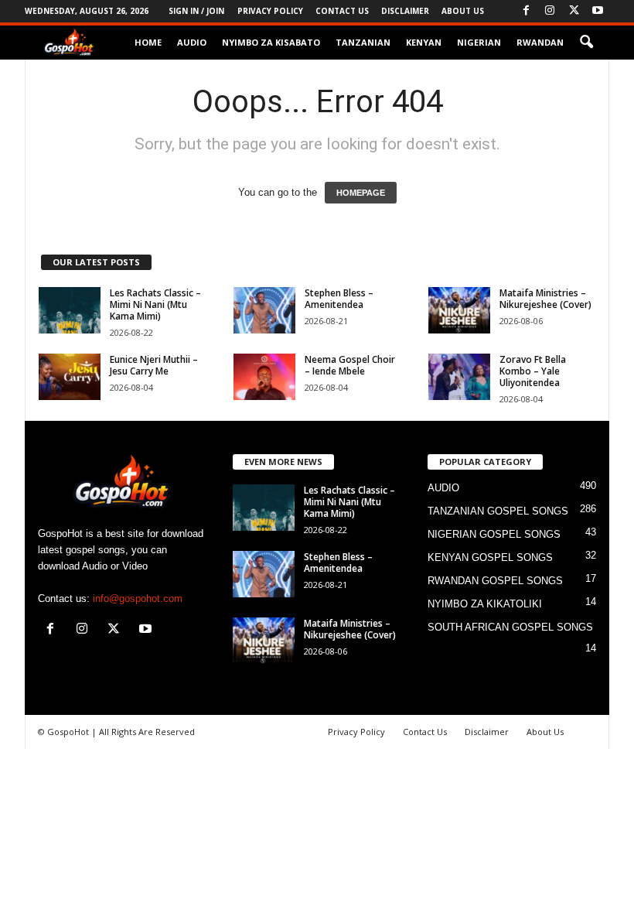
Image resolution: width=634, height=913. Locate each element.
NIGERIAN (479, 42)
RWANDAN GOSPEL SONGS (495, 580)
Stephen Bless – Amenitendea (339, 298)
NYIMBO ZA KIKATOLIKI (485, 604)
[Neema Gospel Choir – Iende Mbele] (264, 377)
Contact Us (342, 10)
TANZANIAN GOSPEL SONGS (498, 511)
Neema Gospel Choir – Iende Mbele (350, 365)
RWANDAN (540, 42)
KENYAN (423, 42)
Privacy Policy (270, 10)
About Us (462, 10)
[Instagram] (549, 11)
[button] (586, 43)
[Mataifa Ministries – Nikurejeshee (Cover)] (459, 310)
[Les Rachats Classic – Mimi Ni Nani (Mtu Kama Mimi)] (70, 310)
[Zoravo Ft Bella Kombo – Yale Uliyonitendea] (459, 377)
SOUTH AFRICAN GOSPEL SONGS (510, 627)
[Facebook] (525, 11)
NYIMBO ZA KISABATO (271, 42)
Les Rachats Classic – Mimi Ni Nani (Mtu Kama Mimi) (155, 304)
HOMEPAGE (360, 192)
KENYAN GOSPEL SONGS (490, 557)
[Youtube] (597, 11)
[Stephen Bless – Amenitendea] (264, 310)
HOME (148, 42)
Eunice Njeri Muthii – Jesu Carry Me (154, 365)
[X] (573, 11)
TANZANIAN (363, 42)
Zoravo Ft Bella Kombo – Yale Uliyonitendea (532, 371)
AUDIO (191, 42)
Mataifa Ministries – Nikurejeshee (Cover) (545, 298)
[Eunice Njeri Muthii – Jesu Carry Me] (70, 377)
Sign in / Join (196, 10)
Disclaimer (405, 10)
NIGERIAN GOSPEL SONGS (494, 534)
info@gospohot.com (137, 598)
